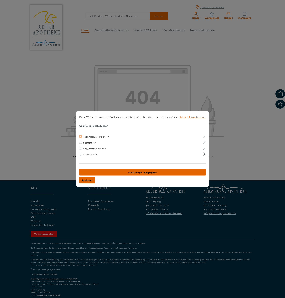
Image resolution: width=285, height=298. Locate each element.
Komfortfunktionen (94, 148)
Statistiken (89, 142)
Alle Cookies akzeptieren (142, 172)
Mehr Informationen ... (193, 117)
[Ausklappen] (204, 136)
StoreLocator (91, 154)
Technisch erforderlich (96, 136)
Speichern (87, 180)
